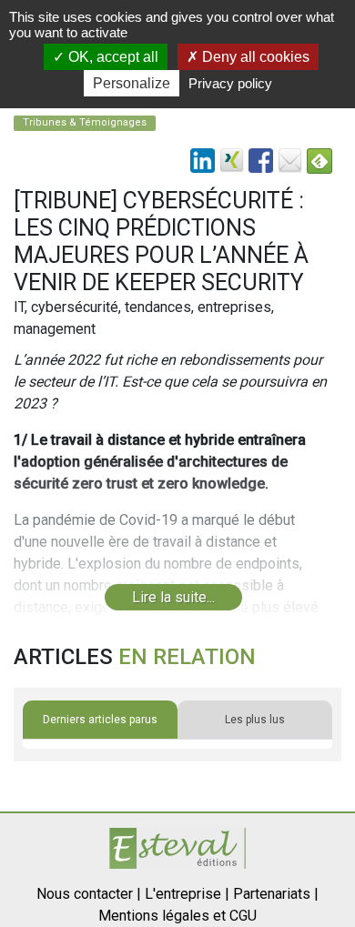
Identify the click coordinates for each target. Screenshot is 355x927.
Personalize (131, 83)
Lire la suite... (173, 597)
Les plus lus (255, 719)
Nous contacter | (88, 893)
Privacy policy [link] (230, 83)
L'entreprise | (187, 893)
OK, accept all (111, 57)
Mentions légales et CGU (177, 915)
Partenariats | (276, 893)
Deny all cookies (253, 57)
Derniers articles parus (100, 719)
